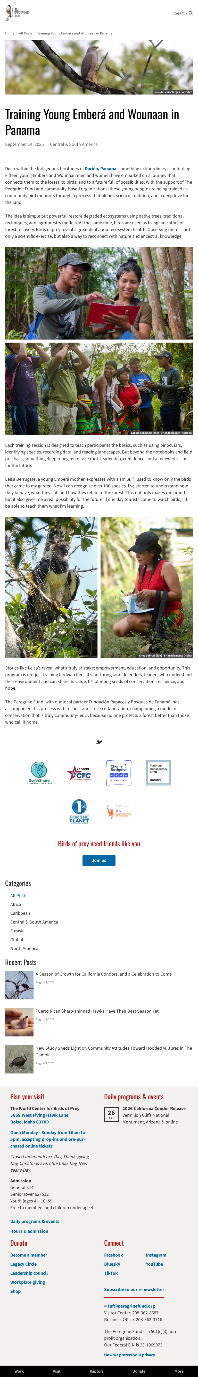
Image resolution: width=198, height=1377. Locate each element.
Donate (139, 1371)
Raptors (97, 1371)
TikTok (111, 1273)
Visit (57, 1371)
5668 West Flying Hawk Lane (39, 1115)
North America (24, 948)
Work (19, 1371)
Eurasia (17, 931)
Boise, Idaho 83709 (29, 1122)
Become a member (28, 1255)
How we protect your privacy (129, 1355)
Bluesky (112, 1264)
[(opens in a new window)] (118, 773)
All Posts (25, 33)
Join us (99, 860)
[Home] (17, 13)
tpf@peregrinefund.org (131, 1306)
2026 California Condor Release (154, 1108)
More (179, 1371)
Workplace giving (27, 1282)
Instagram (156, 1255)
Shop (15, 1291)
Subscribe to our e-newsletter (134, 1289)
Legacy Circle (23, 1264)
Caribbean (20, 913)
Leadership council (29, 1273)
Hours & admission (29, 1231)
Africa (15, 904)
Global (16, 939)
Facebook (113, 1255)
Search (181, 13)
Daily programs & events (34, 1221)
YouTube (154, 1264)
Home (9, 33)
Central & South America (34, 922)
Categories (18, 883)
